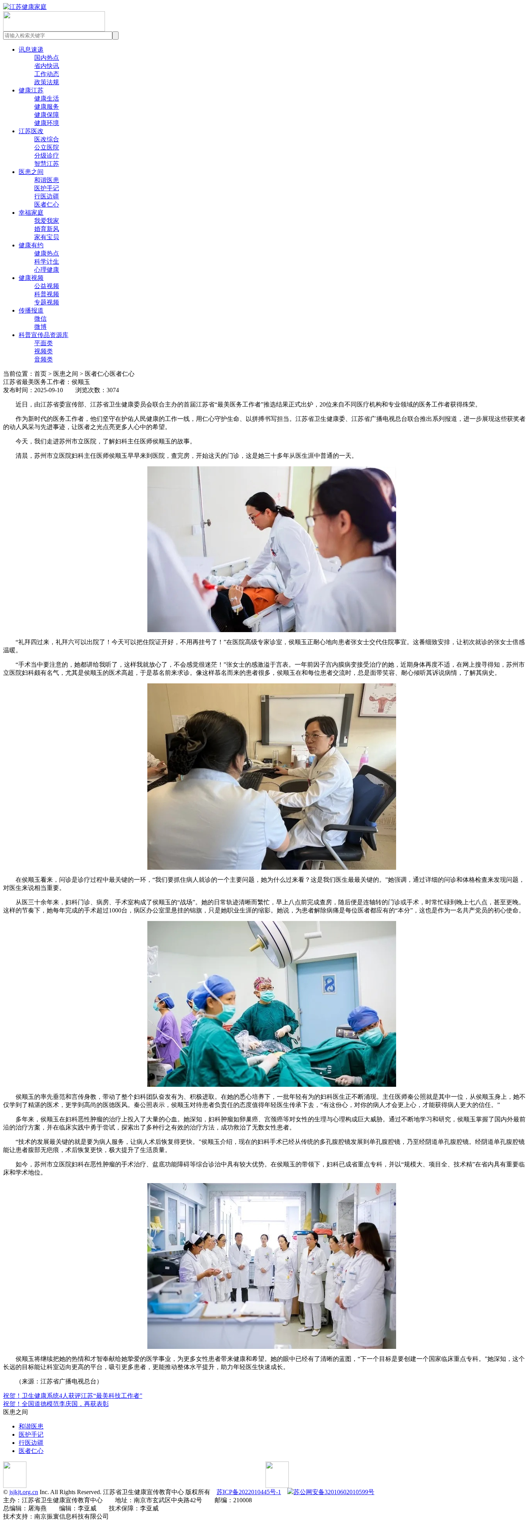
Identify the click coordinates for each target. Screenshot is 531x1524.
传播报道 (31, 310)
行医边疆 (46, 196)
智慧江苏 (46, 163)
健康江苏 (31, 90)
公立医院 (46, 147)
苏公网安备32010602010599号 (333, 1492)
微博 (40, 326)
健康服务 (46, 106)
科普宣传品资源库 (43, 335)
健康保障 (46, 114)
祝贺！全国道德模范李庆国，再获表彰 (56, 1404)
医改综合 (46, 139)
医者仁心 (46, 204)
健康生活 (46, 98)
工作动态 (46, 74)
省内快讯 (46, 66)
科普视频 (46, 294)
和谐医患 (46, 180)
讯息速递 (31, 49)
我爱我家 (46, 220)
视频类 (43, 351)
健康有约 (31, 245)
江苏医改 (31, 131)
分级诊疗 (46, 155)
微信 (40, 318)
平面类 (43, 343)
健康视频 (31, 278)
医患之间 (31, 172)
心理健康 (46, 269)
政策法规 (46, 82)
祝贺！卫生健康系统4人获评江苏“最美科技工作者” (72, 1395)
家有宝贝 (46, 237)
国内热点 (46, 57)
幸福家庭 (31, 212)
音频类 (43, 359)
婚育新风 (46, 229)
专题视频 (46, 302)
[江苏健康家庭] (25, 6)
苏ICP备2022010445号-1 (249, 1492)
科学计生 (46, 261)
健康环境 (46, 123)
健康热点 (46, 253)
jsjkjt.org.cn (23, 1492)
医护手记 (46, 188)
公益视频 (46, 286)
